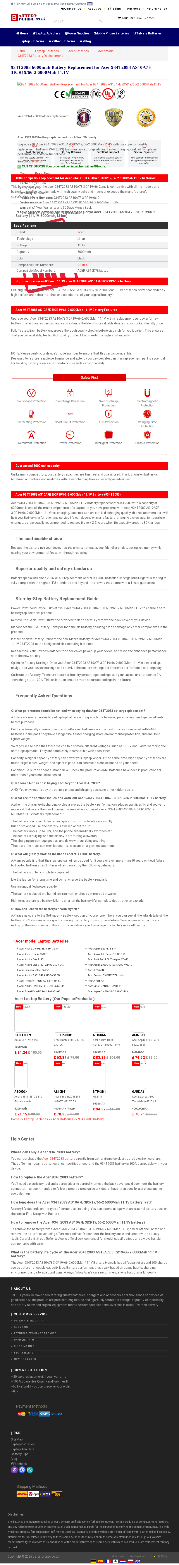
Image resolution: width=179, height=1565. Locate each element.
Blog (87, 41)
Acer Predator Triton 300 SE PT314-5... (40, 980)
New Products (25, 1359)
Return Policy (156, 8)
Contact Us (72, 8)
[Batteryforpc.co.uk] (28, 17)
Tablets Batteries (149, 33)
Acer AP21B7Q (96, 980)
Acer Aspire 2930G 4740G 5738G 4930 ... (110, 964)
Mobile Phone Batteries (112, 33)
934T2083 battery (91, 1119)
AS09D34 (21, 1091)
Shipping (114, 8)
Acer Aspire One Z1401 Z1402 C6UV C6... (42, 964)
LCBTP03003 (63, 1035)
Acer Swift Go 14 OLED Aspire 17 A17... (109, 959)
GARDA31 (139, 1091)
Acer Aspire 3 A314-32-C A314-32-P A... (109, 991)
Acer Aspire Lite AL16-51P (102, 948)
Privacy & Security (28, 1320)
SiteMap (17, 1439)
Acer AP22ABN (96, 970)
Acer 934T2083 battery (58, 1158)
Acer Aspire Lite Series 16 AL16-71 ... (108, 954)
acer (80, 232)
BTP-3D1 (99, 1091)
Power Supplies (78, 33)
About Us (95, 8)
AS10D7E (83, 265)
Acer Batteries (78, 51)
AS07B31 (138, 1035)
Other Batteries (64, 41)
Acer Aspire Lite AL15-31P (33, 954)
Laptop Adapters (48, 33)
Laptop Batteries (32, 41)
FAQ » (15, 1391)
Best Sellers (23, 1352)
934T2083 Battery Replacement (40, 56)
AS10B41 (60, 1091)
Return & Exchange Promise (35, 1333)
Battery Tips (20, 1454)
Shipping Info (24, 1346)
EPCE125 (36, 161)
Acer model (106, 51)
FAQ (163, 1556)
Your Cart (128, 18)
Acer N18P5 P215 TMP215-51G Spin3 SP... (42, 986)
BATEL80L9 (22, 1035)
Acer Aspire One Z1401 (32, 959)
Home (23, 33)
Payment (133, 8)
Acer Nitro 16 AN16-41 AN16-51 (105, 986)
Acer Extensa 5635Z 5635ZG (34, 970)
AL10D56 (99, 1035)
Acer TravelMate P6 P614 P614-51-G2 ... (41, 991)
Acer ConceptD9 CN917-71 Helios (106, 975)
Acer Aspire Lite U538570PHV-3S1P (38, 948)
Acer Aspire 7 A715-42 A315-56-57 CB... (40, 975)
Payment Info (24, 1339)
